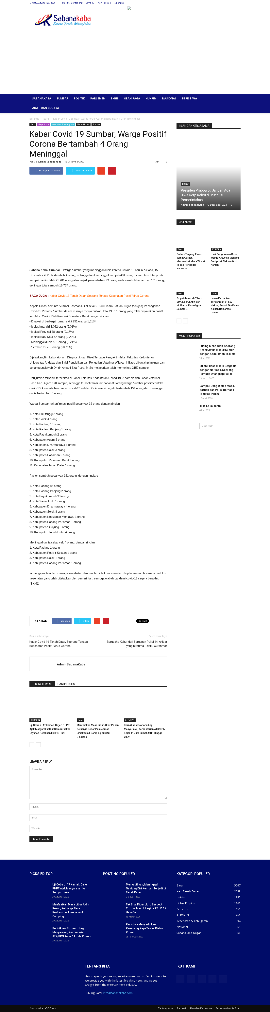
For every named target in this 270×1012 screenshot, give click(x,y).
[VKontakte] (231, 3)
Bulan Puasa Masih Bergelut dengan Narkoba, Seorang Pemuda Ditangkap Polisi (217, 369)
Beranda (34, 118)
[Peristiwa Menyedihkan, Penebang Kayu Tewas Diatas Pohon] (113, 929)
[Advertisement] (135, 64)
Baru (46, 118)
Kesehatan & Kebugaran (63, 124)
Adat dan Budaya (45, 108)
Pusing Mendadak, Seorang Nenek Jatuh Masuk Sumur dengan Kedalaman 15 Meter (218, 349)
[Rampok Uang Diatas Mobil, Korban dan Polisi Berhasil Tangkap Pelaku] (186, 391)
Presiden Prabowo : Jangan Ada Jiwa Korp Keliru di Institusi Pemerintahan (205, 195)
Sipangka (119, 2)
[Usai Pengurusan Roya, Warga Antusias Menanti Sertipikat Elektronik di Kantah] (226, 241)
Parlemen (97, 98)
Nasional (169, 98)
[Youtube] (238, 3)
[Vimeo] (225, 3)
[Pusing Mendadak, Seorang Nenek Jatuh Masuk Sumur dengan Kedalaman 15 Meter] (186, 351)
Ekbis (114, 98)
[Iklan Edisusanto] (186, 411)
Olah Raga (132, 98)
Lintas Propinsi (186, 903)
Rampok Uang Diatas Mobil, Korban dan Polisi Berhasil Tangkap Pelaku (217, 389)
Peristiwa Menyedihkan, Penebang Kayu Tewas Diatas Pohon (144, 928)
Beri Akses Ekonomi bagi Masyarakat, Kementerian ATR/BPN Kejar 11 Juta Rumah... (72, 932)
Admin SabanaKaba (49, 161)
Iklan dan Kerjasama (201, 1008)
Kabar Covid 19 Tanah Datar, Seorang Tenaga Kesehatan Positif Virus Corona (99, 295)
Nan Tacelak (104, 2)
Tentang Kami (165, 1008)
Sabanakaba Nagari (189, 933)
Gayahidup (43, 124)
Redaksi (181, 1008)
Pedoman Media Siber (228, 1008)
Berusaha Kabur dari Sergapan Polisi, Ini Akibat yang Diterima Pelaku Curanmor (137, 644)
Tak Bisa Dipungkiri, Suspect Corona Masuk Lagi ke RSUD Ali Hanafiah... (146, 908)
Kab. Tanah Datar (188, 891)
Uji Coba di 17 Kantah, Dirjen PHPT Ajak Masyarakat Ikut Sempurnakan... (70, 888)
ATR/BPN (35, 720)
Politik (79, 98)
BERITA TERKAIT (42, 684)
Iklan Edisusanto (210, 405)
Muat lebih (207, 425)
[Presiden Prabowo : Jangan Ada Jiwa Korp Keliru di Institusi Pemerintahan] (209, 173)
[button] (236, 99)
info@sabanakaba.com (118, 993)
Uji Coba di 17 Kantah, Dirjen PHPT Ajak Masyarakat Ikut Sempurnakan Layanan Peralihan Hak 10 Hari (49, 729)
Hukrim (151, 98)
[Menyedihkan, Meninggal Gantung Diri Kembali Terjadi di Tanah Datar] (113, 889)
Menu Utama (83, 124)
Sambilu (90, 2)
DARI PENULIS (66, 684)
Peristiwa (189, 98)
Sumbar (62, 98)
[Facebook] (211, 3)
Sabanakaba (41, 98)
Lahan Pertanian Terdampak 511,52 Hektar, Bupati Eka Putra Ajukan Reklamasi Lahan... (225, 305)
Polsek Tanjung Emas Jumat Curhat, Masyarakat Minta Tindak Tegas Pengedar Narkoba (191, 261)
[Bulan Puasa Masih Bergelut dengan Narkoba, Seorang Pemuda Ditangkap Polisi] (186, 371)
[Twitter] (218, 3)
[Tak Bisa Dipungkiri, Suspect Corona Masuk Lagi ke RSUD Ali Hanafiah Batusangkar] (113, 909)
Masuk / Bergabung (72, 2)
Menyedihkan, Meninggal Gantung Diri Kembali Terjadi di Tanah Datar (146, 888)
